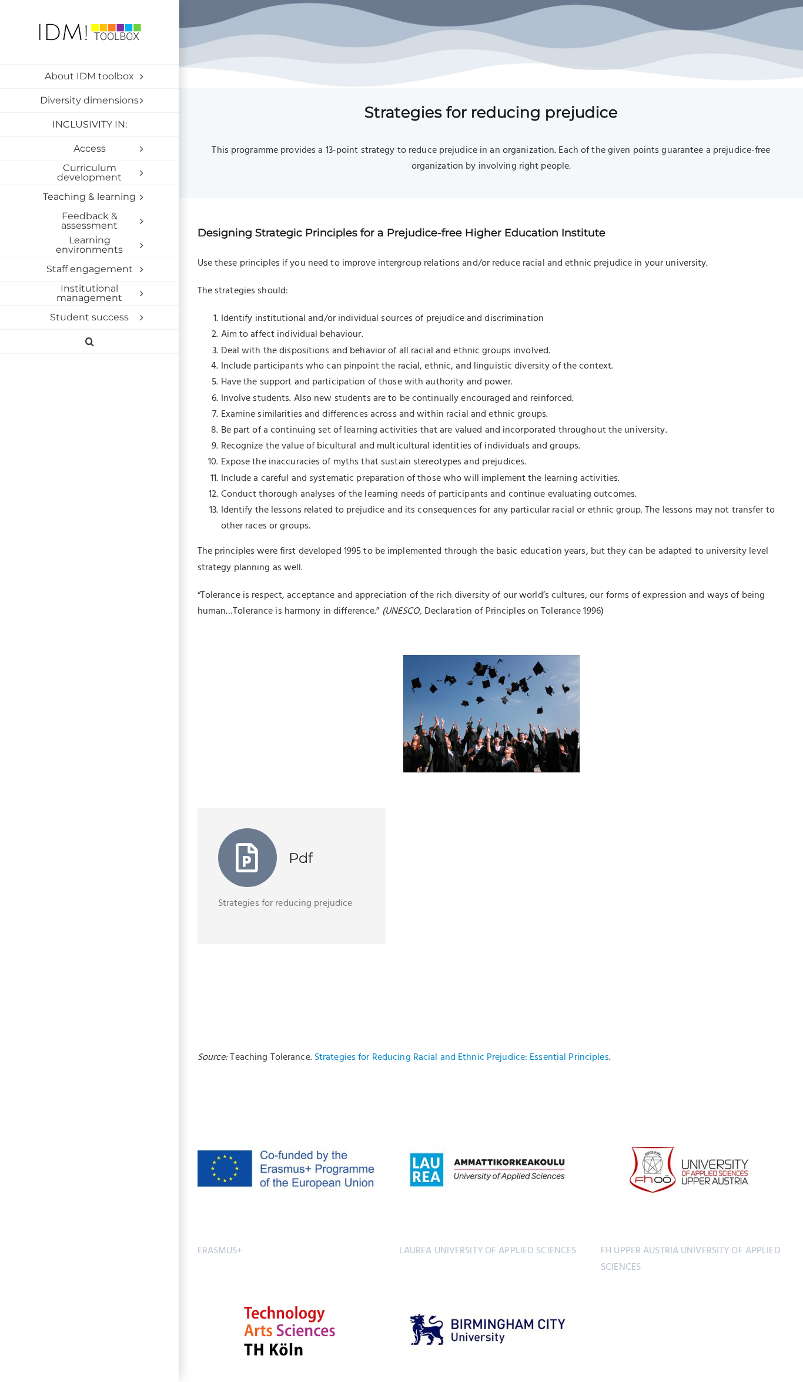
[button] (89, 342)
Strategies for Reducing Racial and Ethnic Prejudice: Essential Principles (461, 1057)
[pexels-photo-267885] (491, 659)
